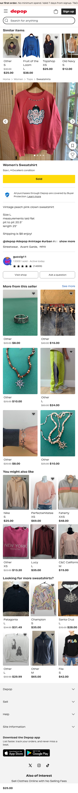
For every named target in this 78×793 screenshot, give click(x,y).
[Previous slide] (5, 121)
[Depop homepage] (19, 11)
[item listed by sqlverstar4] (43, 648)
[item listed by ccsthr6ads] (43, 492)
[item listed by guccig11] (20, 313)
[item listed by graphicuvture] (16, 648)
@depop (9, 241)
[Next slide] (72, 121)
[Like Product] (17, 37)
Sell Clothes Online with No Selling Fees (39, 781)
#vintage (35, 241)
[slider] (39, 121)
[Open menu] (5, 11)
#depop (22, 241)
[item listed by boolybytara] (43, 541)
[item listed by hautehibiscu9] (43, 598)
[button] (44, 266)
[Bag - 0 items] (56, 11)
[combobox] (39, 20)
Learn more (34, 196)
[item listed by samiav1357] (16, 492)
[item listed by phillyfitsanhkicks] (16, 598)
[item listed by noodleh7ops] (16, 541)
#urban (47, 241)
